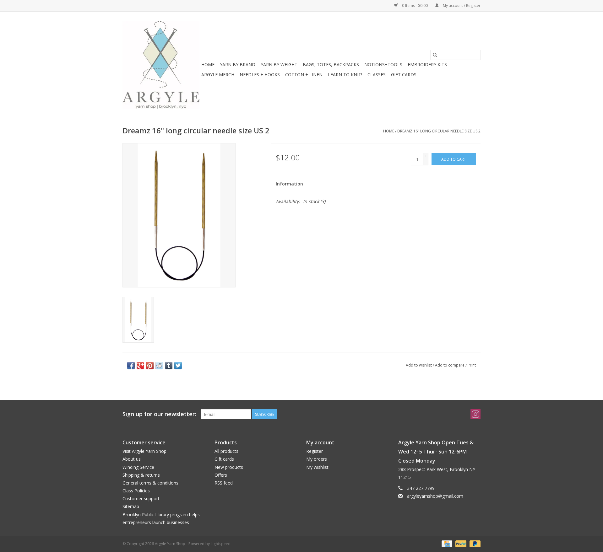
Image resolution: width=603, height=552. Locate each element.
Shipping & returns (141, 475)
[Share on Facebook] (131, 365)
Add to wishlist (419, 365)
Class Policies (136, 491)
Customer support (141, 498)
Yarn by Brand (237, 64)
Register (314, 451)
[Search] (435, 55)
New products (229, 467)
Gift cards (403, 75)
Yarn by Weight (279, 64)
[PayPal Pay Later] (474, 543)
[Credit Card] (446, 543)
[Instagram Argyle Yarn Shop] (475, 414)
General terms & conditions (150, 483)
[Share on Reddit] (159, 365)
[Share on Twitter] (178, 365)
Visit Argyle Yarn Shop (144, 451)
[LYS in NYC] (160, 65)
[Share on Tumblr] (168, 365)
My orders (316, 459)
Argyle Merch (217, 75)
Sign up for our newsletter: (159, 414)
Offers (221, 475)
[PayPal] (460, 543)
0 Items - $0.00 (415, 5)
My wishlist (317, 467)
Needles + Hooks (260, 75)
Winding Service (138, 467)
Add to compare (450, 365)
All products (226, 451)
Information (289, 184)
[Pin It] (150, 365)
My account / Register (461, 5)
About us (131, 459)
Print (472, 365)
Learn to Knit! (345, 75)
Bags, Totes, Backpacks (331, 64)
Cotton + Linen (304, 75)
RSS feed (224, 483)
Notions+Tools (383, 64)
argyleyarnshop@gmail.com (435, 496)
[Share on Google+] (140, 365)
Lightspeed (221, 543)
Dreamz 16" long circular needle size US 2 (439, 131)
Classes (376, 75)
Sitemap (130, 506)
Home (208, 64)
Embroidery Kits (427, 64)
